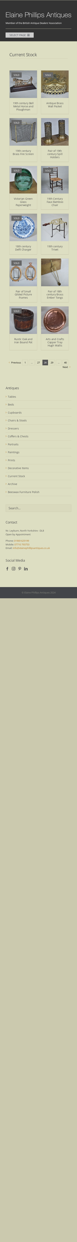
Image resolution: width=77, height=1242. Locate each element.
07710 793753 (21, 544)
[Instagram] (13, 568)
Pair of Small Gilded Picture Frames (23, 295)
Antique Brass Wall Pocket (54, 104)
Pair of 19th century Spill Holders (54, 154)
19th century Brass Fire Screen (23, 152)
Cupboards (15, 412)
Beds (11, 404)
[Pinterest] (19, 568)
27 (38, 362)
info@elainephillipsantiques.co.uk (31, 548)
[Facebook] (7, 568)
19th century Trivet (54, 248)
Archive (12, 484)
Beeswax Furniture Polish (23, 492)
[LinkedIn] (26, 568)
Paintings (13, 452)
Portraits (13, 444)
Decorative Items (18, 468)
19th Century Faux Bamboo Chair (55, 202)
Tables (12, 396)
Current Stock (16, 476)
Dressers (13, 428)
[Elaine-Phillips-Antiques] (38, 12)
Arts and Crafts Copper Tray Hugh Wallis (55, 342)
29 (52, 362)
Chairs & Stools (17, 420)
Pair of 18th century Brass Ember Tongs (55, 295)
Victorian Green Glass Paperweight (23, 202)
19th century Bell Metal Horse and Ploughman (23, 106)
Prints (11, 460)
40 (65, 362)
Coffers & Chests (18, 436)
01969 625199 (21, 540)
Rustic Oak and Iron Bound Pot (23, 340)
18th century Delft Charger (23, 248)
